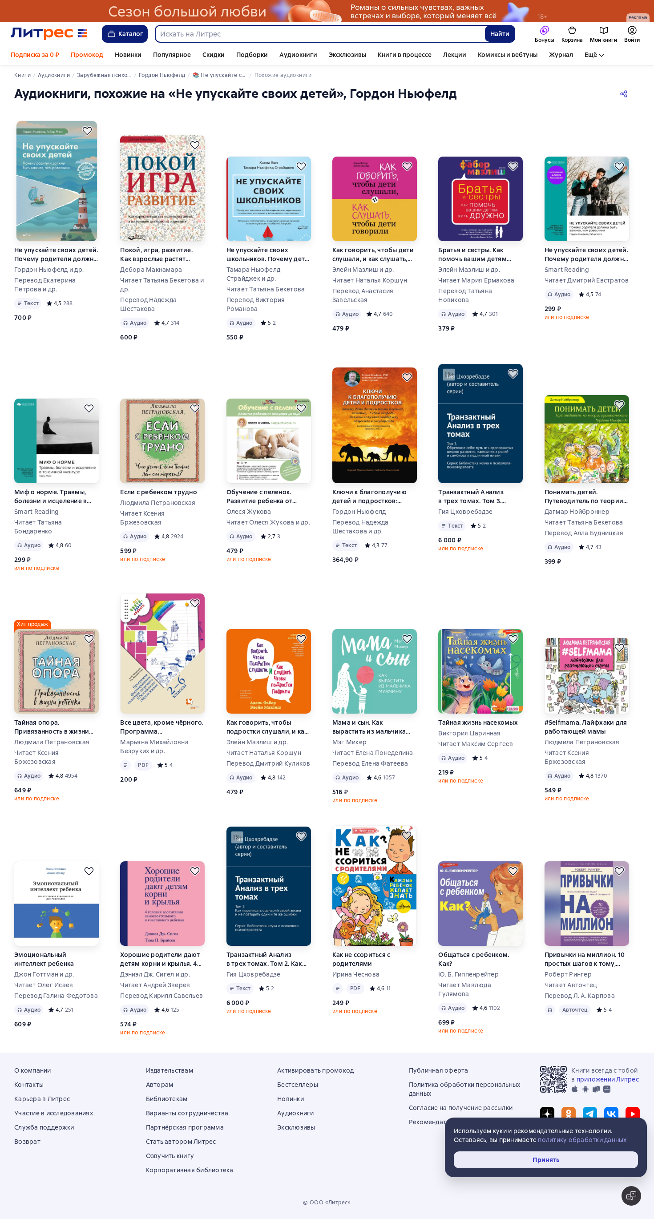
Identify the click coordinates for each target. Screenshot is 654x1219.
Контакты (29, 1085)
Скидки (213, 55)
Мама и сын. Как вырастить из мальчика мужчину (369, 727)
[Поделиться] (625, 93)
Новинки (128, 55)
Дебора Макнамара (151, 270)
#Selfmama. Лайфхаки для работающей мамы (586, 726)
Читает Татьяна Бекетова (265, 289)
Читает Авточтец (571, 985)
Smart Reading (567, 270)
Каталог (130, 34)
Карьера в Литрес (42, 1099)
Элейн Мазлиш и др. (363, 270)
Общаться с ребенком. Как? (473, 959)
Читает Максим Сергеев (475, 744)
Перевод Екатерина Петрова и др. (45, 284)
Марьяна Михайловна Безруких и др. (154, 746)
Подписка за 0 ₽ (35, 55)
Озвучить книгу (170, 1156)
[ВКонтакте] (611, 1114)
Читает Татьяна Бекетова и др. (162, 284)
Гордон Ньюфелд (359, 512)
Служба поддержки (44, 1127)
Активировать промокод (315, 1070)
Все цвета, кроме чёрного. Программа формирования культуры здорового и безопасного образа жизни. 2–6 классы (161, 727)
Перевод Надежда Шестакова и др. (360, 526)
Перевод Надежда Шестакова (148, 304)
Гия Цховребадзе (465, 512)
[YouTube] (633, 1114)
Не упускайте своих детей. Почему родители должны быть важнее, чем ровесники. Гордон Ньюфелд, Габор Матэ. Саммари (587, 254)
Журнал (561, 55)
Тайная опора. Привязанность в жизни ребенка (51, 727)
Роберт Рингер (568, 974)
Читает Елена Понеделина (372, 753)
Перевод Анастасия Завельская (362, 295)
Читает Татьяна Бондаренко (38, 526)
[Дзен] (547, 1114)
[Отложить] (87, 131)
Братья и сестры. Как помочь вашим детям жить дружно (472, 254)
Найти (499, 34)
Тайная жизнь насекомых (478, 722)
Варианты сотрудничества (187, 1113)
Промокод (87, 55)
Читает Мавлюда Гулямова (464, 989)
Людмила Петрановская (157, 503)
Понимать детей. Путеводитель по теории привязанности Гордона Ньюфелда (584, 496)
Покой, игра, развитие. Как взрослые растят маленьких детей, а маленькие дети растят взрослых (156, 254)
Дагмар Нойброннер (577, 512)
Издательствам (169, 1070)
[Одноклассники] (568, 1114)
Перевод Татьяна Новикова (465, 295)
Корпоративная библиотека (190, 1170)
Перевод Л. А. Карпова (580, 996)
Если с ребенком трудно (158, 492)
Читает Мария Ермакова (476, 280)
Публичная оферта (438, 1070)
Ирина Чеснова (355, 974)
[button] (631, 1196)
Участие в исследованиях (53, 1113)
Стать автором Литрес (181, 1142)
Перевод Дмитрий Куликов (268, 763)
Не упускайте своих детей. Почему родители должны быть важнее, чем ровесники (56, 254)
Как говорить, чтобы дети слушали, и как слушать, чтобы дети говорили (373, 254)
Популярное (172, 55)
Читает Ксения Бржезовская (142, 517)
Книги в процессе (405, 55)
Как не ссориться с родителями (361, 959)
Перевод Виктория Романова (255, 304)
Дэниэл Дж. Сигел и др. (155, 974)
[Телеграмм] (590, 1114)
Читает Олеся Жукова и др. (268, 522)
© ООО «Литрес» (327, 1202)
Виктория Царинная (469, 733)
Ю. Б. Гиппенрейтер (468, 974)
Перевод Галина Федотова (56, 996)
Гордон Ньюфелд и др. (49, 270)
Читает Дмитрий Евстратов (587, 280)
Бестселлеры (297, 1085)
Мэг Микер (349, 742)
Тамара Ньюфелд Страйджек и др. (253, 274)
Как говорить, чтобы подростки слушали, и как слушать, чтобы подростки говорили (268, 727)
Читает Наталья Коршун (369, 280)
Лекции (454, 55)
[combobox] (320, 34)
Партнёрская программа (185, 1127)
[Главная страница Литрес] (49, 33)
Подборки (252, 55)
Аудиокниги (298, 55)
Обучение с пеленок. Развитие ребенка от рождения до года (259, 496)
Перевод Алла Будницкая (584, 533)
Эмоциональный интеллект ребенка (44, 959)
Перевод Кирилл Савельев (161, 996)
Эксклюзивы (347, 55)
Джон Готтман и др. (44, 974)
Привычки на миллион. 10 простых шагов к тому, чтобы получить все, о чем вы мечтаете (586, 959)
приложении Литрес (608, 1079)
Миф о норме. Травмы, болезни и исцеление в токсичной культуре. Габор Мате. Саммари (50, 496)
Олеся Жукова (248, 512)
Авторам (160, 1085)
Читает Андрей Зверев (155, 985)
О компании (32, 1070)
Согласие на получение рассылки (461, 1108)
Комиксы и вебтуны (507, 55)
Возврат (27, 1142)
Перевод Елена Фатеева (370, 763)
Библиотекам (167, 1099)
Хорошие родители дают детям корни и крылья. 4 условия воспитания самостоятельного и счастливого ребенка (160, 959)
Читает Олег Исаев (43, 985)
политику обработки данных (582, 1140)
